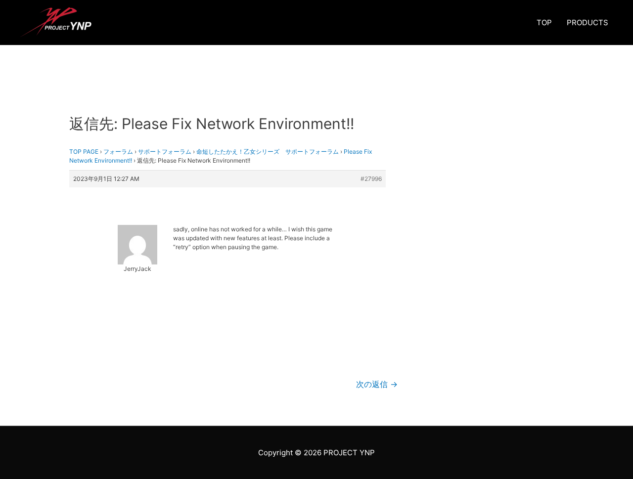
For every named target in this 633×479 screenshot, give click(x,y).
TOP (544, 22)
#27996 (371, 178)
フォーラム (118, 151)
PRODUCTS (587, 22)
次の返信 (377, 384)
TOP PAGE (83, 151)
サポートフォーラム (164, 151)
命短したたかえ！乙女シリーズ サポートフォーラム (267, 151)
